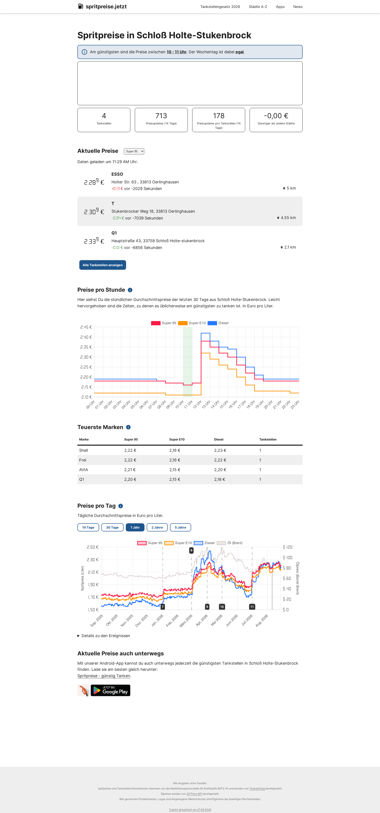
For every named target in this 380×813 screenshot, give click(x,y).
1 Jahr (135, 527)
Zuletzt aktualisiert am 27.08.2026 (190, 809)
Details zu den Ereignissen (106, 635)
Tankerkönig (257, 788)
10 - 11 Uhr (176, 52)
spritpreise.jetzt (106, 6)
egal (240, 52)
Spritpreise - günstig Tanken (103, 675)
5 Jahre (180, 527)
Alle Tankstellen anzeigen (103, 265)
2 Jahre (157, 527)
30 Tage (112, 527)
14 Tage (88, 527)
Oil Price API (194, 793)
